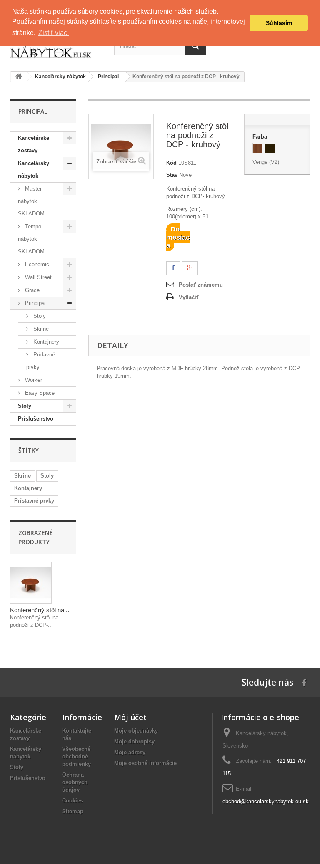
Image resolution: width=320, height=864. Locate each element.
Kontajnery (28, 488)
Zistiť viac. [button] (53, 32)
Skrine (22, 476)
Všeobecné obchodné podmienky (76, 756)
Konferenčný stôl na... (39, 610)
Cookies (72, 800)
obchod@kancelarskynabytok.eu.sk (265, 801)
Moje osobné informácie (145, 763)
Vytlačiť (189, 297)
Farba (260, 137)
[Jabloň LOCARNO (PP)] (257, 148)
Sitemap (72, 811)
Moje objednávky (136, 731)
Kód (171, 163)
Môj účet (130, 717)
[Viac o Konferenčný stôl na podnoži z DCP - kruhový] (31, 583)
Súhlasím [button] (279, 23)
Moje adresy (129, 752)
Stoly (47, 476)
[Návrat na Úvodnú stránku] (19, 77)
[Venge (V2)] (270, 148)
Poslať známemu (201, 285)
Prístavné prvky (34, 501)
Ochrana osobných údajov (75, 782)
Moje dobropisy (134, 741)
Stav (172, 175)
